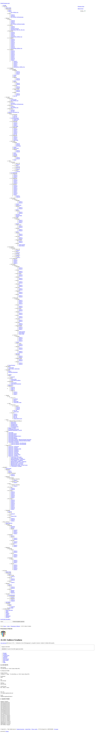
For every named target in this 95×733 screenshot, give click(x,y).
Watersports (8, 615)
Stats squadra (5, 660)
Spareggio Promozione (13, 372)
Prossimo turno (6, 655)
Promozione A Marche (15, 626)
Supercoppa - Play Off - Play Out (17, 29)
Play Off (15, 96)
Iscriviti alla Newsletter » (6, 619)
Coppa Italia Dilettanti (12, 438)
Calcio (8, 626)
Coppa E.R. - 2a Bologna (13, 451)
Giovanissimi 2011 (14, 426)
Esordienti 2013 (14, 424)
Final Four (15, 120)
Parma (14, 80)
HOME (4, 5)
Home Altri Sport (9, 610)
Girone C (13, 34)
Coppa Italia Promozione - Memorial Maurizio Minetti (19, 440)
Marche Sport (80, 8)
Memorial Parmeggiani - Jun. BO (15, 430)
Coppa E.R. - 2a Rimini (13, 455)
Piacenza (15, 154)
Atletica (7, 614)
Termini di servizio (20, 729)
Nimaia (7, 731)
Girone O (15, 64)
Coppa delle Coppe (17, 402)
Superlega (13, 526)
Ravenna (15, 155)
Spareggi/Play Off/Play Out (16, 36)
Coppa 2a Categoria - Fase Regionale (18, 443)
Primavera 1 (10, 385)
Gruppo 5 (18, 255)
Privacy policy (34, 729)
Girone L (15, 61)
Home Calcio (8, 7)
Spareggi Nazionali (15, 28)
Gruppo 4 (18, 257)
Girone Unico (13, 99)
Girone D (13, 21)
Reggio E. (13, 592)
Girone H (13, 47)
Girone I (12, 60)
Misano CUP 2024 (12, 427)
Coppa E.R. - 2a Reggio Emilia (14, 448)
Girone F (13, 44)
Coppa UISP (16, 411)
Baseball (7, 617)
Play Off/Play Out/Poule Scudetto (18, 24)
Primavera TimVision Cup (13, 112)
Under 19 (13, 388)
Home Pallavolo (9, 523)
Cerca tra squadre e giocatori (18, 621)
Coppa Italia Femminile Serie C (14, 436)
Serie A (9, 10)
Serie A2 (10, 472)
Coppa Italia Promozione (16, 383)
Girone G (13, 46)
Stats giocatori (6, 658)
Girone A (13, 14)
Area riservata (3, 643)
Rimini (14, 159)
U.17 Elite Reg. (14, 172)
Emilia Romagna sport (5, 3)
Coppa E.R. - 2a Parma (13, 447)
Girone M (15, 62)
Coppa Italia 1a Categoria (13, 441)
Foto (4, 661)
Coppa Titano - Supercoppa (14, 368)
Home (4, 626)
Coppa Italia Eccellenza (15, 380)
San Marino (8, 602)
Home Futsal (8, 571)
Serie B (9, 11)
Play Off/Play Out (14, 12)
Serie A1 (10, 511)
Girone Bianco (22, 245)
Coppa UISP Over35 (17, 418)
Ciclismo (7, 613)
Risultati (4, 653)
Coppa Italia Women (12, 433)
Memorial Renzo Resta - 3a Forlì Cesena (19, 465)
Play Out (15, 417)
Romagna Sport (81, 6)
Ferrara (14, 75)
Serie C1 (10, 584)
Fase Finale (15, 126)
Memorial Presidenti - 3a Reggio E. (18, 459)
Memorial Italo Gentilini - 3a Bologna (18, 461)
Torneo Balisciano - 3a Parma (17, 458)
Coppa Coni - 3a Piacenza (16, 456)
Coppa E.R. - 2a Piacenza (13, 446)
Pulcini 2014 (13, 423)
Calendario (5, 656)
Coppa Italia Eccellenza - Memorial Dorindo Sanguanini (19, 439)
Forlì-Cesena (16, 148)
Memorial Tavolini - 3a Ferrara (17, 462)
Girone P (15, 65)
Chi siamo (56, 729)
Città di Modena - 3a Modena (17, 460)
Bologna (12, 590)
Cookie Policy (28, 729)
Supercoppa (15, 401)
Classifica (5, 654)
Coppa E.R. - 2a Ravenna (13, 453)
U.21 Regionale (11, 595)
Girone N (15, 63)
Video (4, 662)
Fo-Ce (14, 76)
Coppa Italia (10, 432)
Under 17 (13, 389)
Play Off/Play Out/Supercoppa (17, 17)
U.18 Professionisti (15, 118)
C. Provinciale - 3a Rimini (16, 466)
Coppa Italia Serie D (12, 437)
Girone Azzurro (22, 244)
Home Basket (8, 468)
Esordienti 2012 (14, 425)
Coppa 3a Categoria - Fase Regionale (18, 444)
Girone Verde (21, 333)
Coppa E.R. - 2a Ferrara (13, 452)
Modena (12, 591)
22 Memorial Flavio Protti (13, 429)
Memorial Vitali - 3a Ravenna (17, 463)
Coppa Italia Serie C (12, 434)
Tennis (7, 611)
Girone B (13, 15)
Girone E (13, 22)
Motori (7, 612)
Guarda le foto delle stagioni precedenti (15, 648)
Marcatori (5, 657)
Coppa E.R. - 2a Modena (13, 450)
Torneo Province (11, 365)
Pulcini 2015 (13, 422)
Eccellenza (15, 398)
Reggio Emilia (19, 215)
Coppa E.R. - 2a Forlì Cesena (14, 454)
